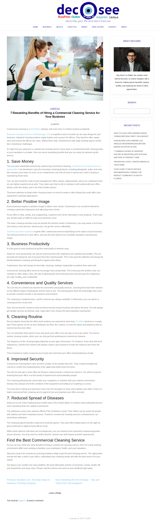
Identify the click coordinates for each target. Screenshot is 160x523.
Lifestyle (72, 27)
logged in (22, 500)
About (124, 27)
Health (59, 27)
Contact (112, 27)
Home (35, 27)
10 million (79, 321)
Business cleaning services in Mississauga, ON (28, 134)
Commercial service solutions (20, 232)
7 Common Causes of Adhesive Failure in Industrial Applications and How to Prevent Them (130, 154)
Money (84, 27)
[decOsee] (88, 11)
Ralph (56, 124)
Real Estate (98, 27)
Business (47, 27)
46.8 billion (35, 129)
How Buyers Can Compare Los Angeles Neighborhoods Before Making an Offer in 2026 (130, 144)
